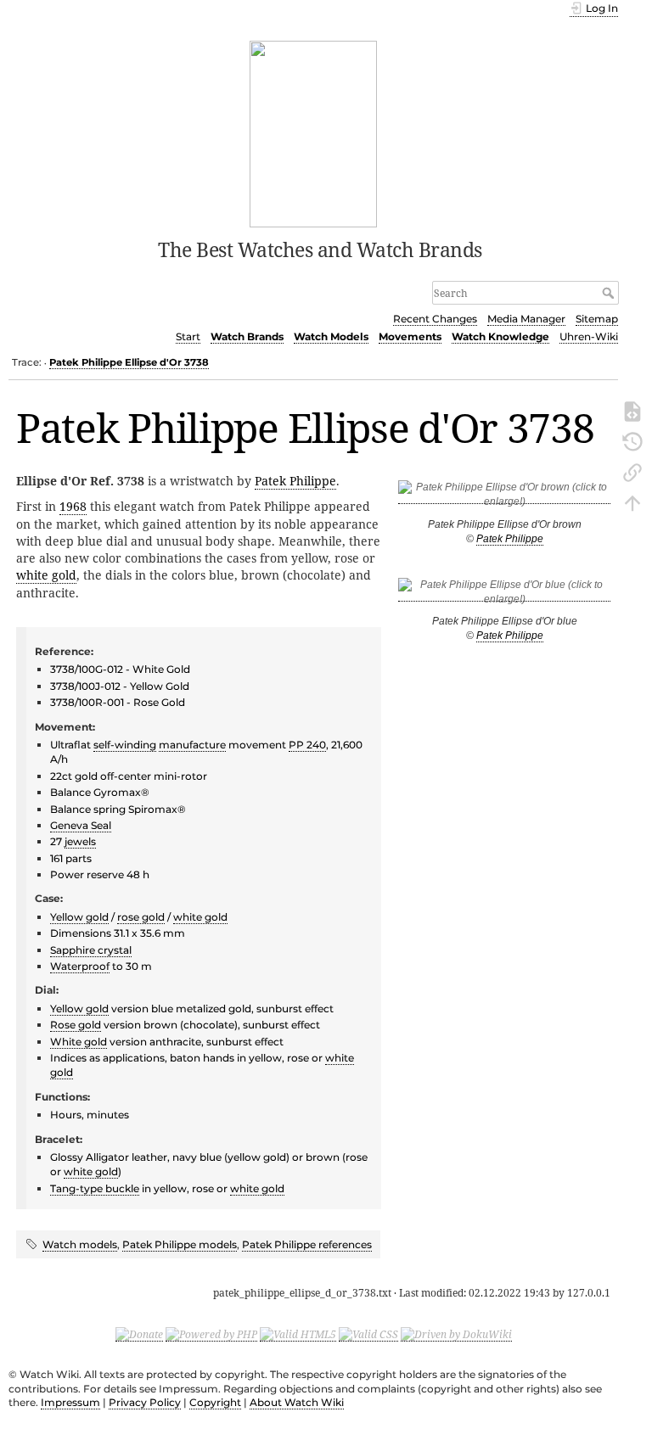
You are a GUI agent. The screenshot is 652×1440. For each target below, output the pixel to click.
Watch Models (331, 336)
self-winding (124, 744)
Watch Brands (247, 336)
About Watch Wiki (297, 1402)
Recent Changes (435, 318)
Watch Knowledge (500, 336)
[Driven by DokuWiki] (456, 1334)
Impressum (70, 1402)
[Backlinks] (632, 471)
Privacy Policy (145, 1402)
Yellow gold (79, 917)
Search (610, 293)
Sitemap (597, 318)
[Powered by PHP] (211, 1334)
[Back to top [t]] (632, 501)
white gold (46, 575)
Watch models (79, 1244)
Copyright (215, 1402)
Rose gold (75, 1024)
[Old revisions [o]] (632, 440)
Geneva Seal (80, 825)
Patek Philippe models (179, 1244)
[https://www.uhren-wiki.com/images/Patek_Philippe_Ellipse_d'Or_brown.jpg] (504, 497)
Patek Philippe (509, 539)
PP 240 (307, 744)
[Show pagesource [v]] (632, 410)
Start (188, 336)
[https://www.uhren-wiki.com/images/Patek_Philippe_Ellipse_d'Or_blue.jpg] (504, 595)
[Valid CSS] (368, 1334)
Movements (410, 336)
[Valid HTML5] (298, 1334)
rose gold (141, 917)
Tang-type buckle (94, 1188)
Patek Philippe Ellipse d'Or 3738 (129, 362)
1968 (73, 506)
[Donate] (139, 1334)
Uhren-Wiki (588, 336)
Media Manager (526, 318)
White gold (78, 1041)
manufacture (192, 744)
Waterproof (80, 966)
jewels (80, 841)
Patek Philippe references (307, 1244)
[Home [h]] (314, 132)
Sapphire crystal (91, 950)
